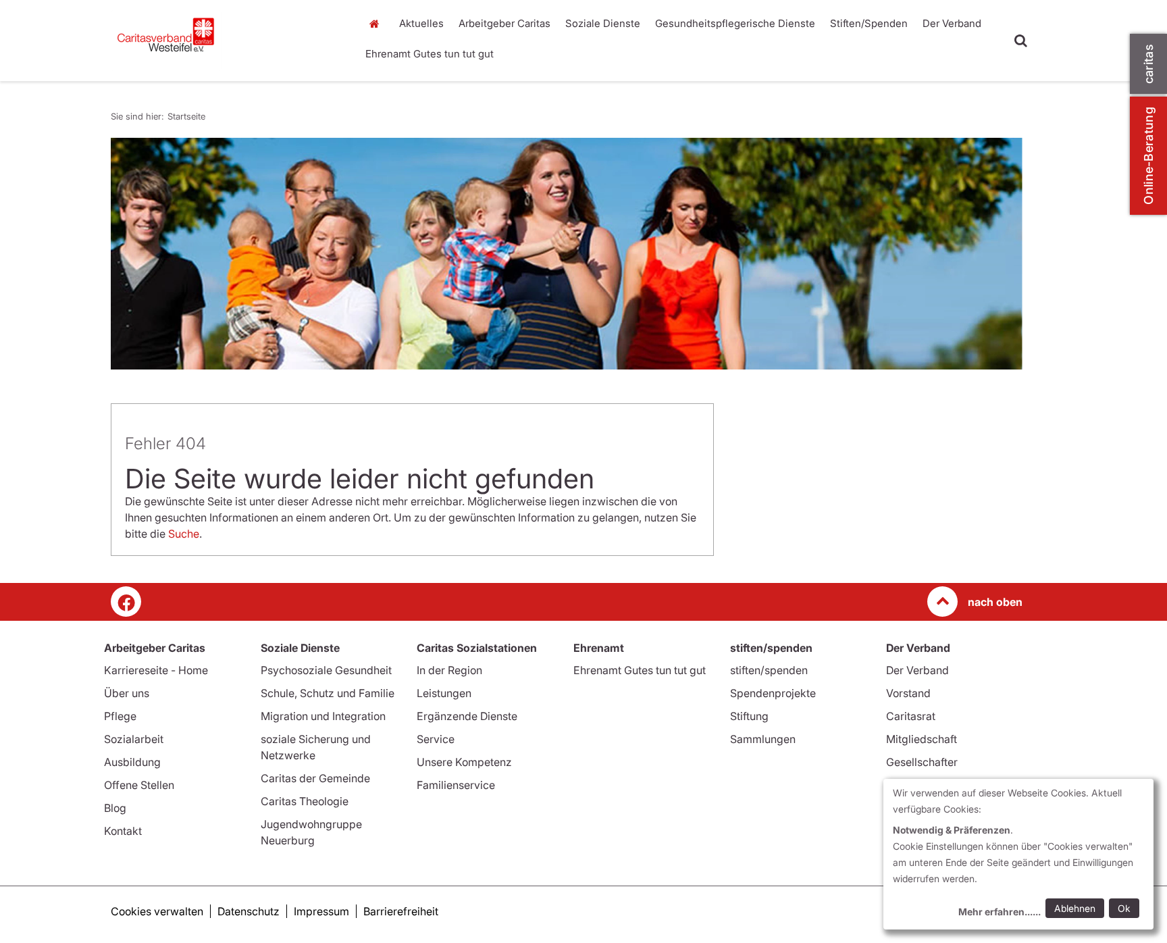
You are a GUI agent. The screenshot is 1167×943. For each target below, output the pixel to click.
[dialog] (1018, 854)
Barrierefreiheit (400, 911)
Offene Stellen (139, 785)
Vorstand (908, 693)
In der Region (449, 670)
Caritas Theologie (304, 801)
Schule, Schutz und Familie (327, 693)
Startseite (377, 23)
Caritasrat (910, 716)
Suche (183, 533)
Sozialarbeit (133, 739)
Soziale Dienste (602, 23)
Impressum (321, 911)
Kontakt (123, 831)
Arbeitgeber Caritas (504, 23)
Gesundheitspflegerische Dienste (735, 23)
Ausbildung (132, 762)
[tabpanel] (566, 253)
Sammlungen (763, 739)
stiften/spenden (769, 670)
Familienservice (456, 785)
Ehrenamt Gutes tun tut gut (429, 53)
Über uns (126, 693)
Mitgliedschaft (921, 739)
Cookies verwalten (157, 911)
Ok (1124, 908)
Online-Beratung (1148, 156)
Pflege (120, 716)
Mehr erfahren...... (999, 911)
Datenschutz (248, 911)
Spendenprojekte (773, 693)
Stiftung (749, 716)
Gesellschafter (922, 762)
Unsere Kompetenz (464, 762)
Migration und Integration (323, 716)
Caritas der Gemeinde (315, 778)
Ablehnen (1074, 908)
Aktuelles (421, 23)
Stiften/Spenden (869, 23)
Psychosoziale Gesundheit (326, 670)
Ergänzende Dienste (467, 716)
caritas (1148, 64)
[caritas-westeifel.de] (225, 40)
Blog (115, 808)
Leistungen (444, 693)
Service (436, 739)
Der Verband (952, 23)
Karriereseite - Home (156, 670)
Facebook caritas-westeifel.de (126, 601)
